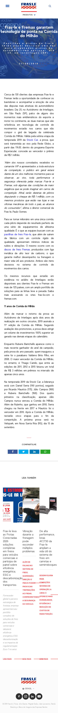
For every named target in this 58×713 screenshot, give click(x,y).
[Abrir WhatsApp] (51, 706)
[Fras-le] (29, 5)
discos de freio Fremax (17, 249)
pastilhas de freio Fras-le (17, 234)
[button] (29, 688)
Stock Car (32, 139)
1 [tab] (29, 439)
